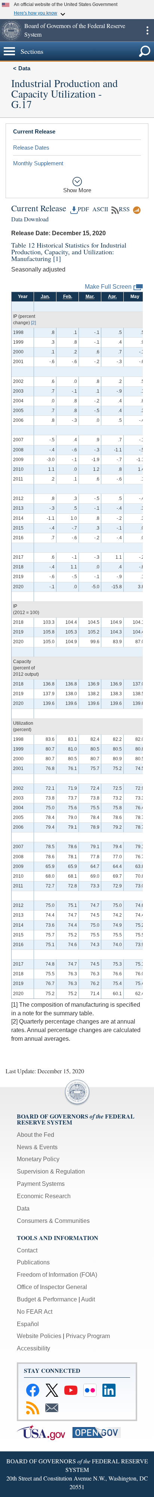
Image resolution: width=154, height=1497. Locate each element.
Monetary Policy (38, 1159)
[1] (57, 258)
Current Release (34, 131)
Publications (33, 1262)
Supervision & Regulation (51, 1171)
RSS (124, 209)
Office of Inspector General (52, 1287)
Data (24, 68)
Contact (27, 1250)
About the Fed (35, 1135)
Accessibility (33, 1348)
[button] (11, 30)
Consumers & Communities (53, 1221)
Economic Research (44, 1196)
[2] (33, 322)
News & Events (37, 1147)
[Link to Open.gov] (100, 1432)
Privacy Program (88, 1336)
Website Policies (39, 1336)
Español (28, 1324)
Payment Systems (41, 1184)
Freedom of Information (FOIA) (57, 1274)
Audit (88, 1299)
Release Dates (31, 147)
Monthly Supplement (38, 163)
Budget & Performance (47, 1299)
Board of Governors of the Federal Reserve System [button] (74, 30)
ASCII (99, 209)
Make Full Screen (108, 286)
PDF (83, 209)
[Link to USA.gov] (45, 1432)
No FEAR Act (34, 1312)
